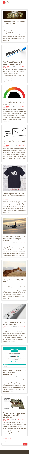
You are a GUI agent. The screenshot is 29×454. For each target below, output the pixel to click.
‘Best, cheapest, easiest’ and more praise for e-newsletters (14, 373)
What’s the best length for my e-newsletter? (14, 323)
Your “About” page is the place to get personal (13, 63)
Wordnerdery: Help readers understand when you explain (14, 239)
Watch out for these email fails (14, 142)
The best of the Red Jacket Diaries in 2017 (14, 23)
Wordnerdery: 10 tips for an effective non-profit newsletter (14, 415)
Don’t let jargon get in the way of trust (14, 103)
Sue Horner (6, 26)
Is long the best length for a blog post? (14, 281)
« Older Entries (6, 439)
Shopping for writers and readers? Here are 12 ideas (14, 195)
